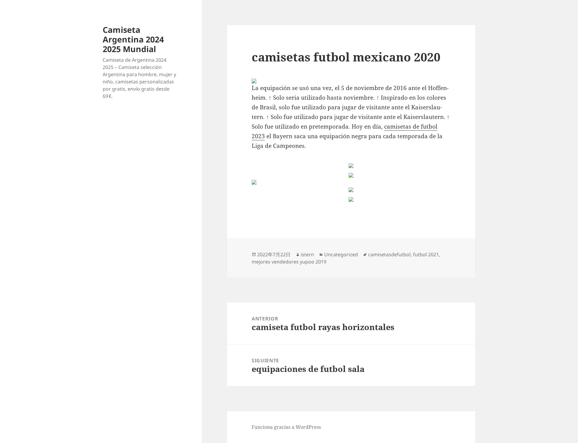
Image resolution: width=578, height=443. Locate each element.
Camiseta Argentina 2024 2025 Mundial (133, 39)
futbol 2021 (426, 254)
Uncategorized (341, 254)
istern (307, 254)
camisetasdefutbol (389, 254)
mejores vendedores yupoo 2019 (289, 261)
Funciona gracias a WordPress (286, 427)
